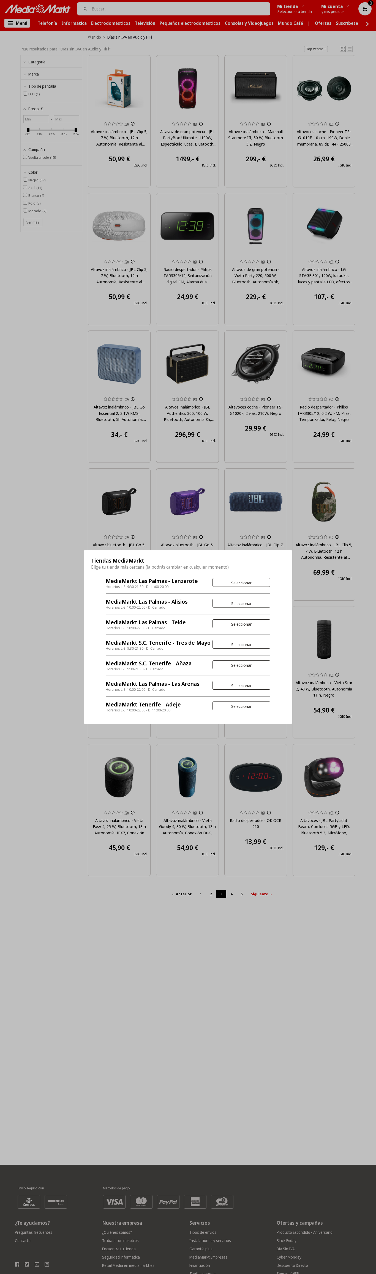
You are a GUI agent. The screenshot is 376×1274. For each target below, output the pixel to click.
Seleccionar (241, 582)
